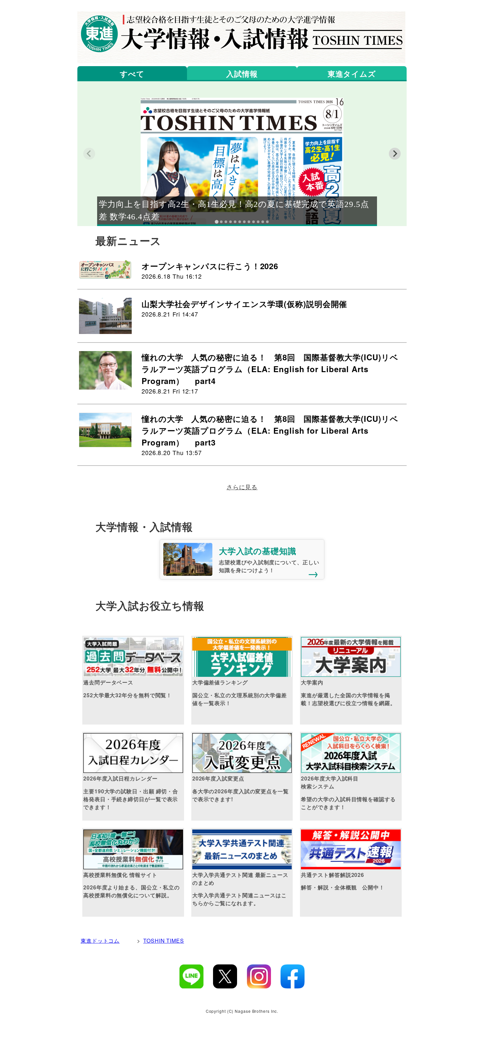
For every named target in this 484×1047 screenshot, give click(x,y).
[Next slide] (395, 154)
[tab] (216, 221)
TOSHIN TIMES (163, 940)
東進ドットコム (100, 940)
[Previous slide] (89, 154)
